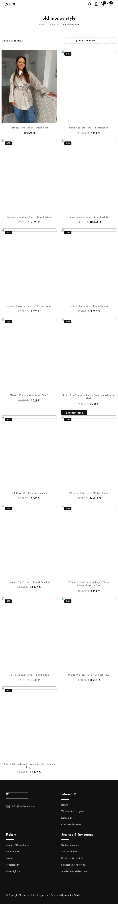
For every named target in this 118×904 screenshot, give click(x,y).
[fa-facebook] (91, 894)
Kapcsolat (66, 818)
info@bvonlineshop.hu (23, 806)
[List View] (113, 41)
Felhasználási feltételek (73, 864)
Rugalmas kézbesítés (72, 858)
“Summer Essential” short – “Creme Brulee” (29, 306)
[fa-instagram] (97, 894)
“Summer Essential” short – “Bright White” (29, 217)
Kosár (9, 858)
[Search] (89, 3)
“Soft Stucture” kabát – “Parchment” (29, 128)
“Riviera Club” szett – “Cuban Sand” (88, 493)
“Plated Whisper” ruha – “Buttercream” (29, 675)
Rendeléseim (12, 864)
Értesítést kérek (74, 412)
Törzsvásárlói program (72, 811)
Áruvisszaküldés (69, 851)
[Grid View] (106, 41)
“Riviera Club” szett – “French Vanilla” (29, 582)
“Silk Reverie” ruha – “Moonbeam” (29, 493)
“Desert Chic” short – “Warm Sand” (29, 395)
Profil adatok (12, 851)
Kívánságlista (13, 871)
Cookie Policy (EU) (71, 824)
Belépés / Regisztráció (17, 845)
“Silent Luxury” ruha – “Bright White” (89, 217)
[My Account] (96, 3)
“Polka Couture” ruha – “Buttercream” (88, 128)
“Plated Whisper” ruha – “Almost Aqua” (88, 675)
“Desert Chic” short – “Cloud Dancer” (89, 306)
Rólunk (64, 804)
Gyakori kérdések (70, 845)
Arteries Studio (73, 895)
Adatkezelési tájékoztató (74, 871)
